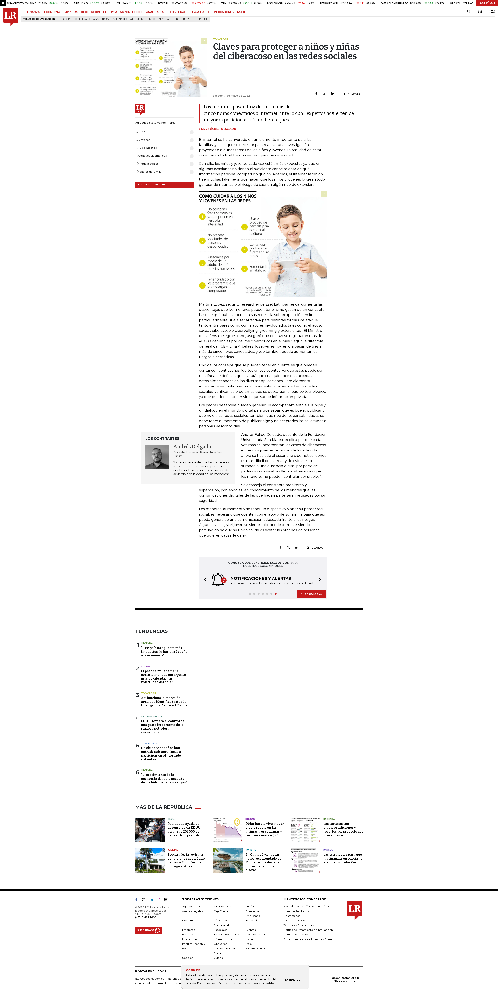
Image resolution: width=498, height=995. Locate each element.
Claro (151, 19)
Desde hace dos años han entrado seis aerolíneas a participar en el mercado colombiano (161, 753)
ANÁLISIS (152, 12)
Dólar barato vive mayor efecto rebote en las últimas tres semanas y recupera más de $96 (264, 829)
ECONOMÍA (52, 12)
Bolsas (145, 666)
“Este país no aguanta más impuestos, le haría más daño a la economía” (164, 651)
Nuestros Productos (296, 911)
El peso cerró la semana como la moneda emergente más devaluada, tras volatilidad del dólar (163, 676)
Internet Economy (193, 943)
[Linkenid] (153, 900)
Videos (218, 957)
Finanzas (187, 934)
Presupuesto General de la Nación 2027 (85, 19)
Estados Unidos (151, 716)
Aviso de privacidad (296, 920)
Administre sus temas (153, 184)
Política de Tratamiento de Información (308, 929)
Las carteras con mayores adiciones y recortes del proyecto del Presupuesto (343, 829)
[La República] (10, 17)
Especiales (220, 929)
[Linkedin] (332, 94)
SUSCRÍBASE (487, 3)
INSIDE (241, 12)
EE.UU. (171, 819)
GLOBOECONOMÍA (104, 12)
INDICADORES (224, 12)
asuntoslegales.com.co (149, 978)
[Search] (468, 11)
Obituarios (220, 943)
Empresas (188, 929)
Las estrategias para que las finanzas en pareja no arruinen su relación (343, 858)
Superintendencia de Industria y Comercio (310, 939)
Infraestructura (223, 939)
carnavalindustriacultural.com (153, 983)
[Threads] (167, 900)
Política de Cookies (261, 983)
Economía (251, 920)
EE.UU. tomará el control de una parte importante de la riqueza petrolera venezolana (162, 726)
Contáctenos (292, 915)
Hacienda (147, 643)
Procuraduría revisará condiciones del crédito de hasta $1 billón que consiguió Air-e (186, 860)
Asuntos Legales (192, 911)
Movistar (164, 19)
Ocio (248, 943)
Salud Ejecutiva (255, 948)
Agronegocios (191, 906)
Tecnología (148, 693)
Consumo (188, 920)
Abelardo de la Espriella (128, 19)
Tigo (176, 19)
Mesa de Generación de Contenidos (306, 906)
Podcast (187, 948)
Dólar (187, 19)
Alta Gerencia (222, 906)
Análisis (249, 906)
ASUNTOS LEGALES (175, 12)
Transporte (149, 743)
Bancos (328, 849)
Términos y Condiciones (299, 925)
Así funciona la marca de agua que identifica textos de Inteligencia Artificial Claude (164, 701)
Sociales (187, 957)
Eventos (250, 929)
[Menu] (24, 12)
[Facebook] (316, 94)
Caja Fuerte (221, 911)
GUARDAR (353, 94)
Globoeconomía (255, 934)
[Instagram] (160, 900)
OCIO (84, 12)
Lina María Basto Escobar (217, 128)
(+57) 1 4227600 (145, 917)
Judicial (173, 849)
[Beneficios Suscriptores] (480, 11)
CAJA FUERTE (201, 12)
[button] (204, 580)
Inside (249, 939)
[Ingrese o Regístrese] (492, 11)
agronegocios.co (179, 978)
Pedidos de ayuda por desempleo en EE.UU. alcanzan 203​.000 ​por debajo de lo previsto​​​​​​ (184, 829)
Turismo (250, 849)
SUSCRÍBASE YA (311, 594)
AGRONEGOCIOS (131, 12)
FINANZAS (34, 12)
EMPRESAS (70, 12)
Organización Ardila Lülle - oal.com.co (346, 979)
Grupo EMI (201, 19)
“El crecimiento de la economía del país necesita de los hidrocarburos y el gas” (164, 778)
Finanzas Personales (226, 934)
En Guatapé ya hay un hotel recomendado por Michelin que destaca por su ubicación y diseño (264, 862)
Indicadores (189, 939)
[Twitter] (324, 94)
